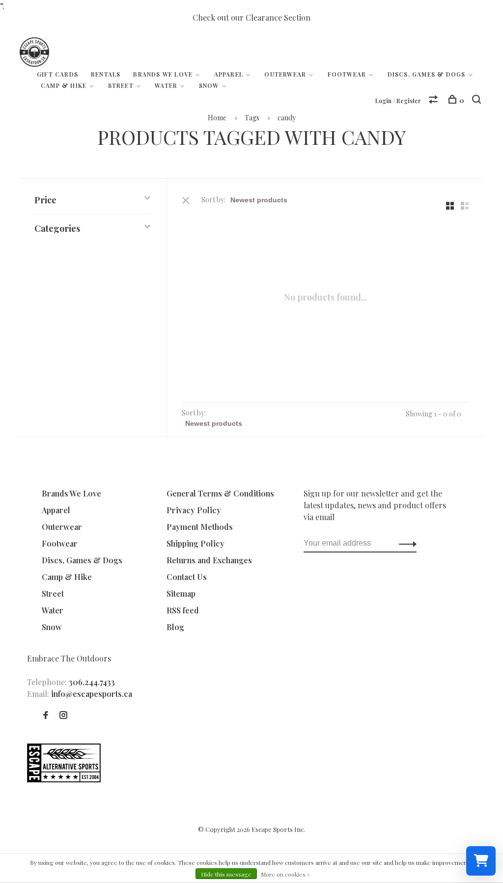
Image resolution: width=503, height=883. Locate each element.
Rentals (105, 74)
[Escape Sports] (64, 779)
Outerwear (285, 74)
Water (166, 85)
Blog (175, 627)
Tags (252, 117)
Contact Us (187, 577)
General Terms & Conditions (220, 493)
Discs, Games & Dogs (427, 74)
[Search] (477, 100)
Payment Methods (200, 527)
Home (217, 117)
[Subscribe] (405, 543)
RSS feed (183, 610)
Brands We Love (163, 74)
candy (287, 117)
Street (121, 85)
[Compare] (434, 100)
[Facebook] (46, 715)
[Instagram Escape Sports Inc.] (63, 715)
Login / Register (398, 101)
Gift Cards (57, 74)
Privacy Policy (194, 510)
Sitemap (181, 593)
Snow (209, 85)
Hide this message (226, 874)
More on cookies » (285, 874)
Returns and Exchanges (209, 560)
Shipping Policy (195, 543)
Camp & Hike (63, 85)
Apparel (228, 74)
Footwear (347, 74)
